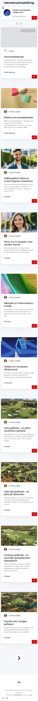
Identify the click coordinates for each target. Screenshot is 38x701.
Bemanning (8, 383)
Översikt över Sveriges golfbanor (15, 623)
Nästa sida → (19, 658)
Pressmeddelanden (14, 56)
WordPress (18, 695)
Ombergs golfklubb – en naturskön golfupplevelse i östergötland (17, 558)
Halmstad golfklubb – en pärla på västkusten (16, 493)
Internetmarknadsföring (19, 2)
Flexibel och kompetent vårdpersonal (16, 368)
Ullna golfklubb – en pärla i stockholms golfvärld (17, 429)
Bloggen (7, 196)
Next (20, 23)
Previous (17, 23)
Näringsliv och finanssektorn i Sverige (19, 304)
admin (12, 51)
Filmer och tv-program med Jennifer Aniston (18, 243)
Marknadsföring (10, 72)
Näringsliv (8, 321)
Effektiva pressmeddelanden (18, 117)
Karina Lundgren (15, 112)
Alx (31, 695)
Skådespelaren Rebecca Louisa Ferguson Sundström (18, 179)
